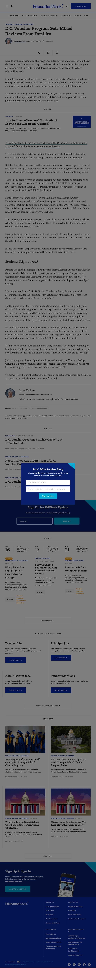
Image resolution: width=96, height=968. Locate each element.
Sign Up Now (48, 496)
